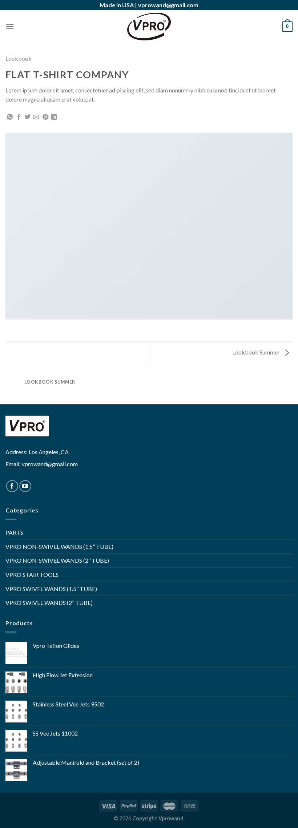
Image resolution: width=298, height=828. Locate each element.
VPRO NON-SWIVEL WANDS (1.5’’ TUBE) (59, 546)
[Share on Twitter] (28, 117)
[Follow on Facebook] (12, 486)
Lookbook (18, 58)
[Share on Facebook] (19, 117)
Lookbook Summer (256, 352)
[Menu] (9, 26)
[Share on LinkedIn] (54, 117)
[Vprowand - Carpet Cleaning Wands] (149, 26)
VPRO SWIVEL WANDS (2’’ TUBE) (49, 602)
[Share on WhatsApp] (10, 117)
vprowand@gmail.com (168, 4)
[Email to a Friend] (36, 117)
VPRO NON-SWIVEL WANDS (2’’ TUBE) (57, 560)
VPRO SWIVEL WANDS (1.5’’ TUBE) (51, 588)
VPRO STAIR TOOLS (32, 574)
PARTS (14, 532)
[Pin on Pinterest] (45, 117)
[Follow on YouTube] (25, 486)
